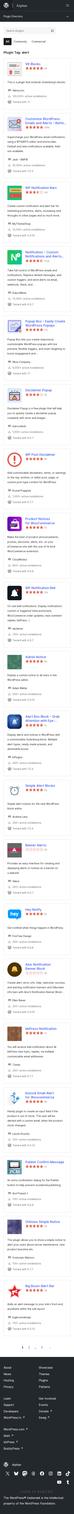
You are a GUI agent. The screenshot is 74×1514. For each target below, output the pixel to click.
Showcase (46, 1367)
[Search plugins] (52, 30)
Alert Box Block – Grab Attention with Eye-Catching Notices (42, 719)
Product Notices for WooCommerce (40, 521)
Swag (44, 1417)
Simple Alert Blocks (40, 785)
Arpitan (16, 1465)
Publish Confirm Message (44, 1162)
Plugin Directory (13, 16)
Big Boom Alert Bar (39, 1286)
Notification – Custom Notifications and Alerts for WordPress (43, 254)
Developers (11, 1411)
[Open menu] (68, 5)
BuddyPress (13, 1448)
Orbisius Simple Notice (42, 1222)
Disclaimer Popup (38, 390)
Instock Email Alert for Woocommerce (39, 1095)
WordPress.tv (14, 1417)
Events (43, 1405)
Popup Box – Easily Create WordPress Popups (45, 323)
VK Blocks (33, 64)
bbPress (11, 1442)
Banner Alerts (35, 845)
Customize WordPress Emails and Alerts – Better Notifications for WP (45, 121)
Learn (7, 1398)
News (7, 1374)
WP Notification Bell (40, 588)
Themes (44, 1374)
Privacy (8, 1387)
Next (50, 1347)
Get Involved (47, 1398)
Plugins (43, 1380)
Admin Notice (35, 657)
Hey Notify (33, 909)
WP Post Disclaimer (40, 454)
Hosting (9, 1380)
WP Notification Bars (41, 188)
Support (9, 1405)
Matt (9, 1436)
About (7, 1367)
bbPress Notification (41, 1029)
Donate (45, 1411)
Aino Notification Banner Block (38, 966)
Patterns (44, 1387)
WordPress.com (16, 1429)
